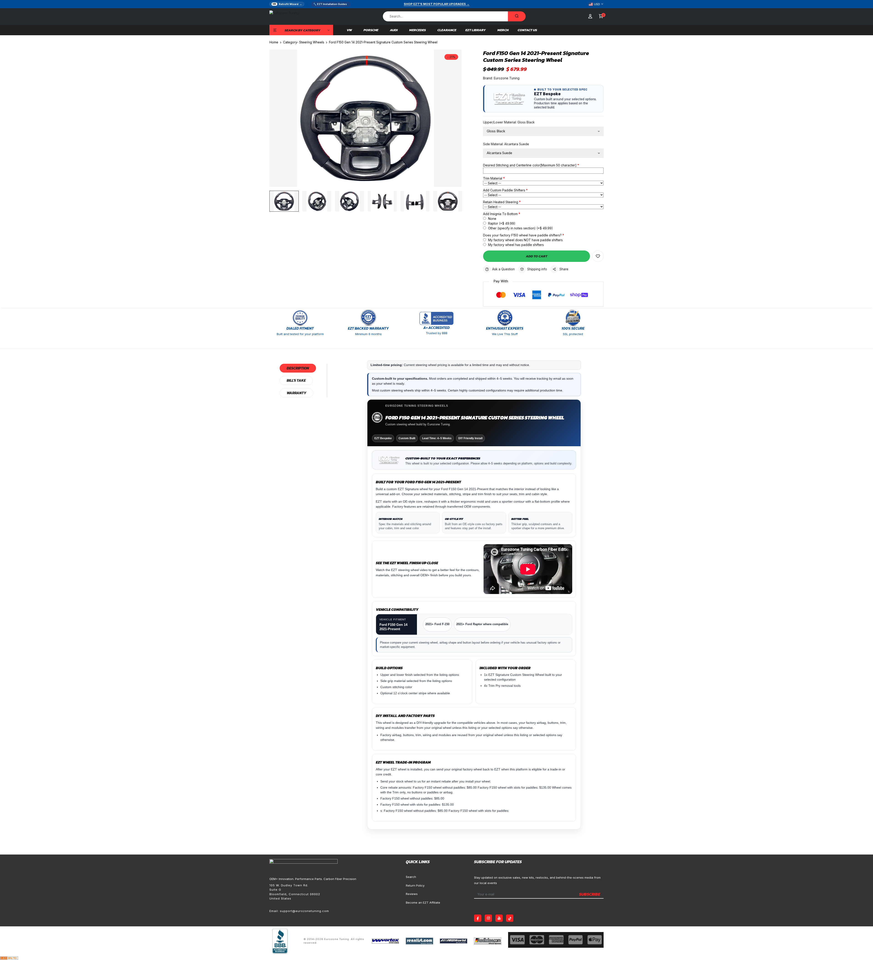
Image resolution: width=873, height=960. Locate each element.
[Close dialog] (863, 865)
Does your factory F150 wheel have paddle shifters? (522, 235)
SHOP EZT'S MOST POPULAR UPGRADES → (436, 4)
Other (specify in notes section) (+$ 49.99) (520, 228)
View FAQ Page (788, 925)
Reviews (412, 894)
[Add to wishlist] (598, 256)
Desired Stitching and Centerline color (530, 165)
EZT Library (475, 30)
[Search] (517, 16)
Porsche (371, 30)
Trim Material (492, 178)
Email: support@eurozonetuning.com (299, 911)
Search (411, 877)
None (491, 219)
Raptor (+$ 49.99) (501, 223)
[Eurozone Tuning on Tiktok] (509, 918)
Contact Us (527, 30)
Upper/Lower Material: (509, 122)
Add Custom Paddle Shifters (504, 190)
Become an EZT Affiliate (423, 902)
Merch (503, 30)
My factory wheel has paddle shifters (515, 245)
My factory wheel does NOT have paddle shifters (525, 240)
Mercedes (417, 30)
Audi (394, 30)
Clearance (446, 30)
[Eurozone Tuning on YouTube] (499, 918)
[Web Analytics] (9, 958)
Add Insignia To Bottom (500, 214)
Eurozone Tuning (506, 78)
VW (349, 30)
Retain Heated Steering (500, 202)
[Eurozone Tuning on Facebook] (477, 918)
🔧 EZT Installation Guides (330, 4)
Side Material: (506, 144)
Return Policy (415, 885)
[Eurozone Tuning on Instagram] (488, 918)
